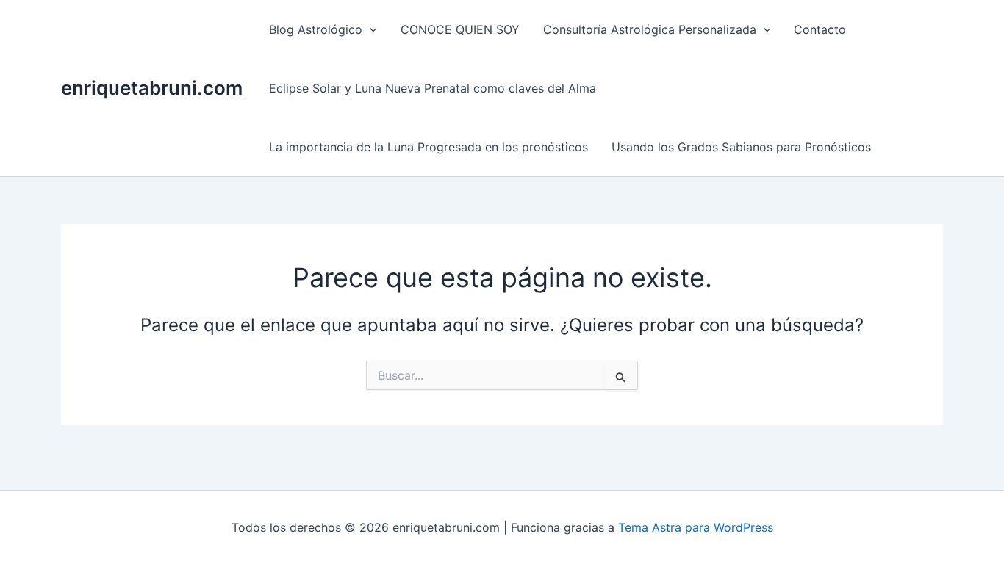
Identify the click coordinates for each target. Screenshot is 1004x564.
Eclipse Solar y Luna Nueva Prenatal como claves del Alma (432, 88)
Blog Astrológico (315, 29)
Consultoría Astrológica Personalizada (649, 29)
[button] (369, 29)
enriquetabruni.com (152, 87)
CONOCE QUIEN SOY (460, 29)
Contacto (820, 29)
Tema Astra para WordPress (695, 527)
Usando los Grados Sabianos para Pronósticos (741, 147)
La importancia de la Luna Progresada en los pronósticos (428, 147)
